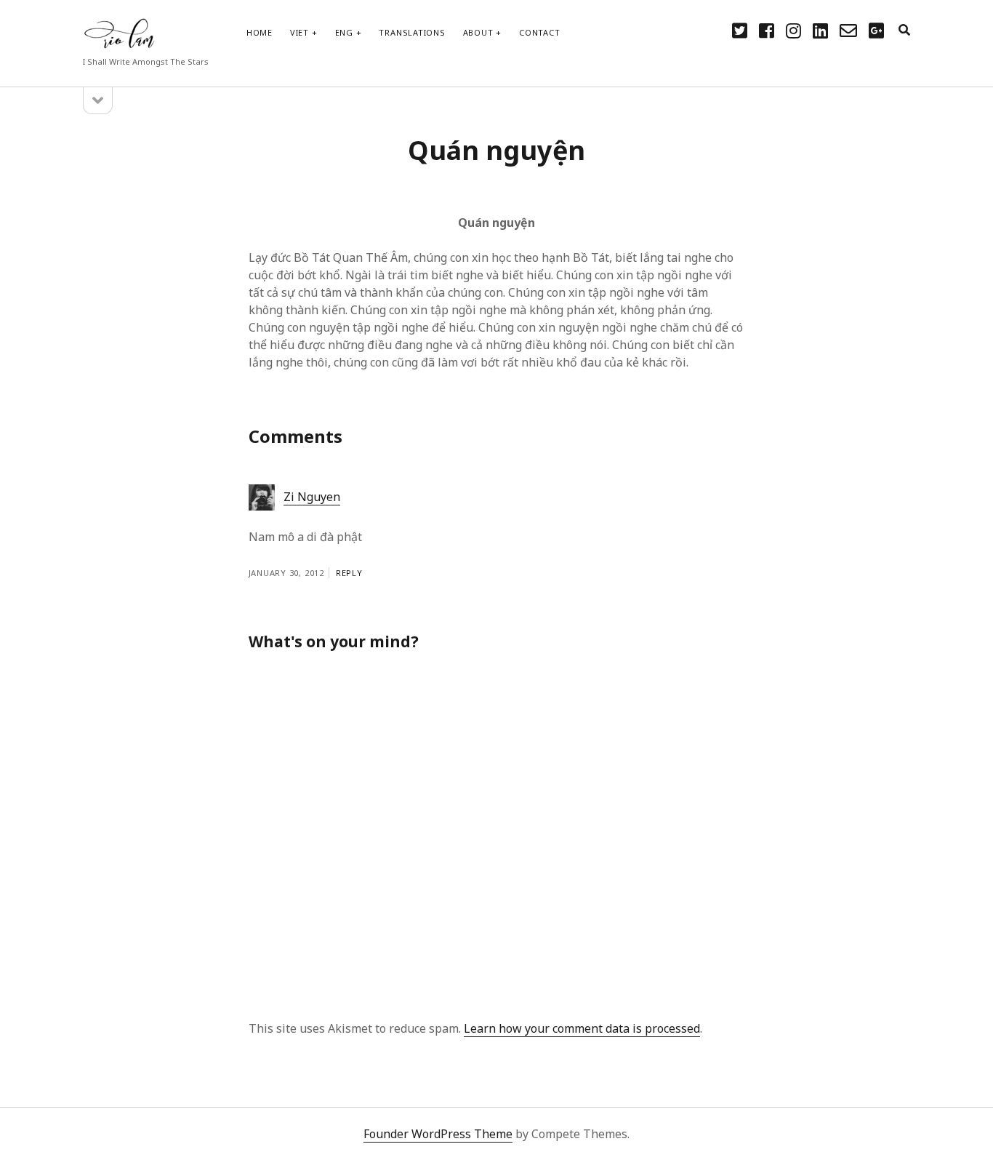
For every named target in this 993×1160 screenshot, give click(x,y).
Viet (299, 32)
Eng (344, 32)
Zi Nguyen (312, 497)
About (478, 32)
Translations (412, 32)
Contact (539, 32)
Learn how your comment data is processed (582, 1028)
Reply (349, 572)
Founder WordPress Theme (437, 1134)
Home (259, 32)
